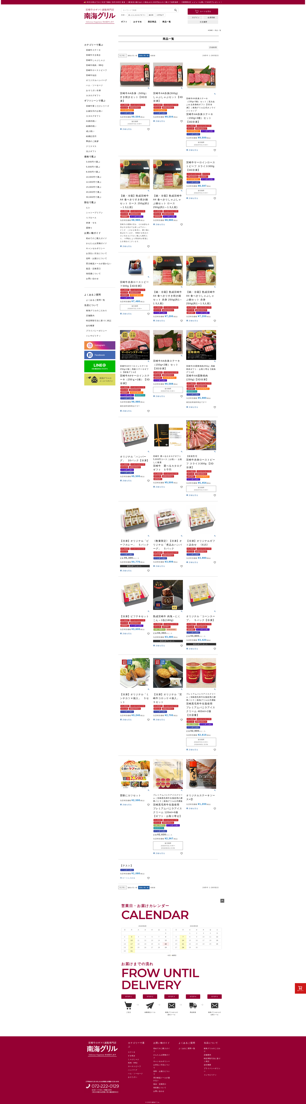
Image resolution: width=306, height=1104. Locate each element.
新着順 (152, 55)
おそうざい (132, 1077)
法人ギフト (91, 151)
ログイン (195, 17)
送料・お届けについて (96, 258)
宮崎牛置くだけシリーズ (97, 106)
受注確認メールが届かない (98, 264)
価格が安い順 (132, 55)
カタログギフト (93, 95)
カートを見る (205, 11)
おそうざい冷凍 (93, 90)
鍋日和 (151, 15)
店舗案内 (90, 316)
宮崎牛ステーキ (93, 50)
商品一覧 (166, 22)
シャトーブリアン (94, 213)
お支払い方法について (96, 253)
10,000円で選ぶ (93, 177)
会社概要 (90, 326)
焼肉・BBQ (132, 1063)
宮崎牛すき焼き (93, 55)
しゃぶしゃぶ (133, 1059)
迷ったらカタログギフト (137, 15)
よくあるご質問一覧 (95, 300)
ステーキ (131, 1052)
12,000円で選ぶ (93, 182)
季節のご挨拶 (92, 141)
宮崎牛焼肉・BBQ (94, 65)
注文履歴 (203, 22)
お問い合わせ (92, 279)
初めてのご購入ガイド (96, 238)
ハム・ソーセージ (94, 85)
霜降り (89, 228)
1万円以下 (160, 15)
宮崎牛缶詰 (91, 75)
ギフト (124, 22)
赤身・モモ (91, 223)
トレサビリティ (93, 336)
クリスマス (91, 146)
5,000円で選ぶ (93, 167)
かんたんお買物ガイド (96, 243)
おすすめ (137, 22)
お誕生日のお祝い (94, 111)
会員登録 (211, 17)
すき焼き (131, 1056)
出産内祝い (91, 121)
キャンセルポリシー (95, 248)
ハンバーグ (132, 1070)
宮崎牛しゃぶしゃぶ (95, 60)
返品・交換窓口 (93, 269)
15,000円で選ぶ (93, 187)
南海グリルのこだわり (96, 311)
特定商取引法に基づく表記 (98, 321)
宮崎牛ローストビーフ (96, 70)
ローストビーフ (134, 1066)
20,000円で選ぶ (93, 192)
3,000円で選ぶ (93, 162)
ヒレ (88, 208)
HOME (210, 30)
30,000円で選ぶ (93, 197)
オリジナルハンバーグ (96, 80)
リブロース (91, 218)
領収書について (93, 274)
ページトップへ (222, 901)
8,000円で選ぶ (93, 172)
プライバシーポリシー (96, 331)
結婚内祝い (91, 126)
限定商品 (152, 22)
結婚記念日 (91, 136)
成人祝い (90, 131)
